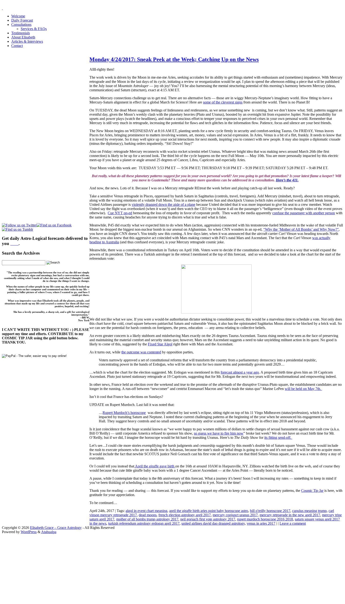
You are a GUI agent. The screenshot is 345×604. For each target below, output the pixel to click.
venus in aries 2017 (261, 523)
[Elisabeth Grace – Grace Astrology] (2, 8)
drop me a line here (221, 571)
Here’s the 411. (287, 180)
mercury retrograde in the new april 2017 (290, 515)
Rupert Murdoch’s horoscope (124, 413)
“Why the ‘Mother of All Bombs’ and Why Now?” (301, 229)
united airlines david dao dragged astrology (213, 523)
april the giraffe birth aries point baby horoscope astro (208, 511)
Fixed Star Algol (160, 344)
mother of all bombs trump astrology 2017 (147, 519)
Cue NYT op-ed (120, 213)
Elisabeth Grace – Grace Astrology (56, 528)
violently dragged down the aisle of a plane (163, 204)
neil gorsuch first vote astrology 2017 (207, 519)
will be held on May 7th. (303, 389)
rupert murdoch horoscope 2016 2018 (265, 519)
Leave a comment (293, 523)
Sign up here (137, 564)
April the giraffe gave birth (154, 466)
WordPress (29, 532)
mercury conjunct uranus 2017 (235, 515)
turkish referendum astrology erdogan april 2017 (144, 523)
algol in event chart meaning (146, 511)
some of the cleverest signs (222, 102)
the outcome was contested (141, 352)
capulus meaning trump (309, 511)
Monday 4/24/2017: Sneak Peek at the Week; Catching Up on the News (174, 59)
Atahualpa (48, 532)
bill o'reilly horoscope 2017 (270, 511)
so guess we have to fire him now (218, 433)
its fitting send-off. (278, 438)
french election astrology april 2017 (184, 515)
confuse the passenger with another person (303, 213)
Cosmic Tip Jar (312, 491)
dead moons (148, 515)
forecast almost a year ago (240, 372)
